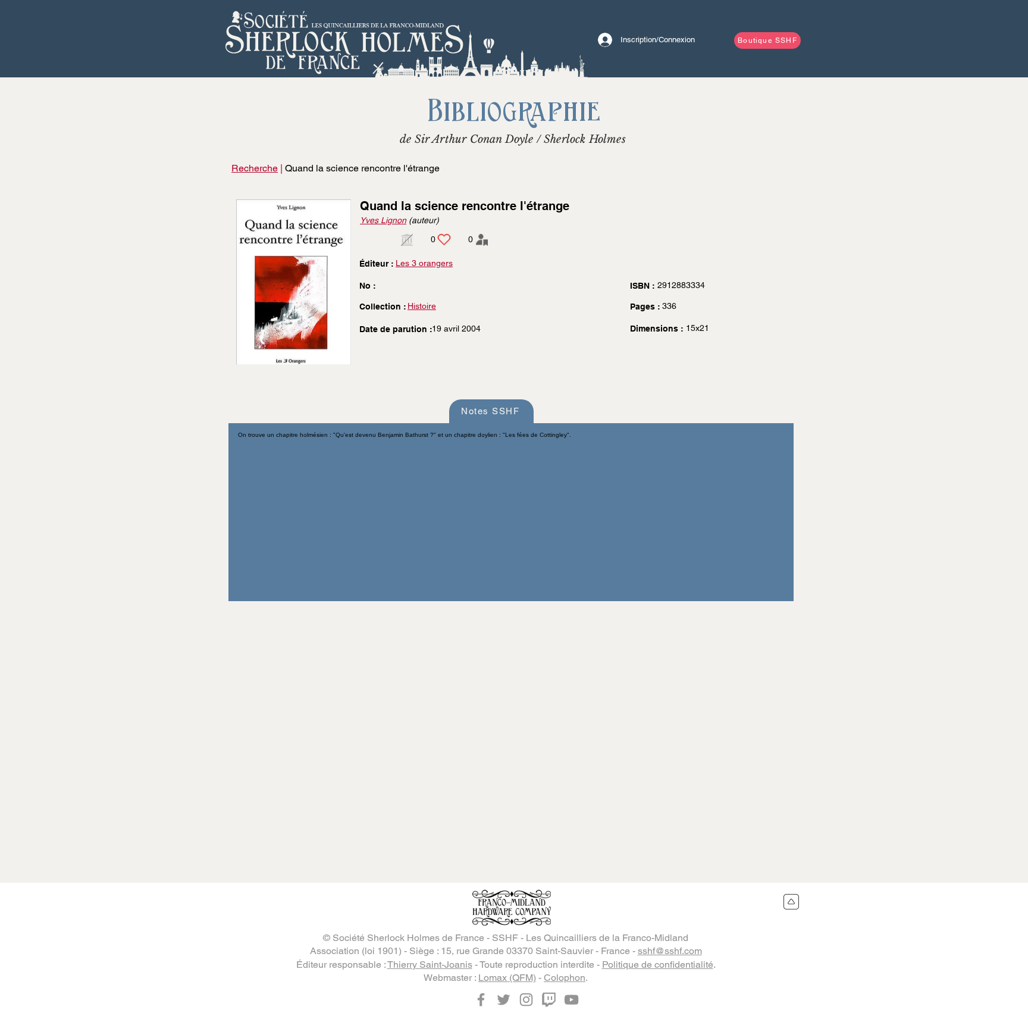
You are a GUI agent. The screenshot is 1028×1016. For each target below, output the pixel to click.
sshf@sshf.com (670, 950)
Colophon (564, 977)
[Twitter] (503, 999)
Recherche (254, 168)
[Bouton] (344, 38)
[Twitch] (548, 999)
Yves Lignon (383, 220)
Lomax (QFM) (507, 977)
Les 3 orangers (424, 263)
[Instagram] (526, 999)
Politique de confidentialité (657, 964)
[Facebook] (481, 999)
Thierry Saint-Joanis (429, 964)
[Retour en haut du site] (791, 902)
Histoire (422, 306)
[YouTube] (571, 999)
